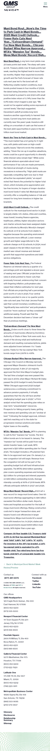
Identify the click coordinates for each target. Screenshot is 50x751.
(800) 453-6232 (11, 682)
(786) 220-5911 (10, 686)
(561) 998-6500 (11, 648)
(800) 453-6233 (11, 626)
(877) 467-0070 (11, 578)
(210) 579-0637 (11, 705)
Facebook (37, 578)
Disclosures (9, 715)
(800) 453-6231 (11, 645)
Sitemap (8, 723)
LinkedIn (36, 584)
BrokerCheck (8, 587)
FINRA (13, 585)
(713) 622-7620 (10, 667)
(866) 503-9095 (11, 701)
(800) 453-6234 (11, 664)
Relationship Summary (9, 719)
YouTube (36, 587)
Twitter (35, 581)
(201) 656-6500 (11, 630)
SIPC (20, 585)
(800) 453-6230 (11, 608)
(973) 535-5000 (11, 611)
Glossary (8, 712)
